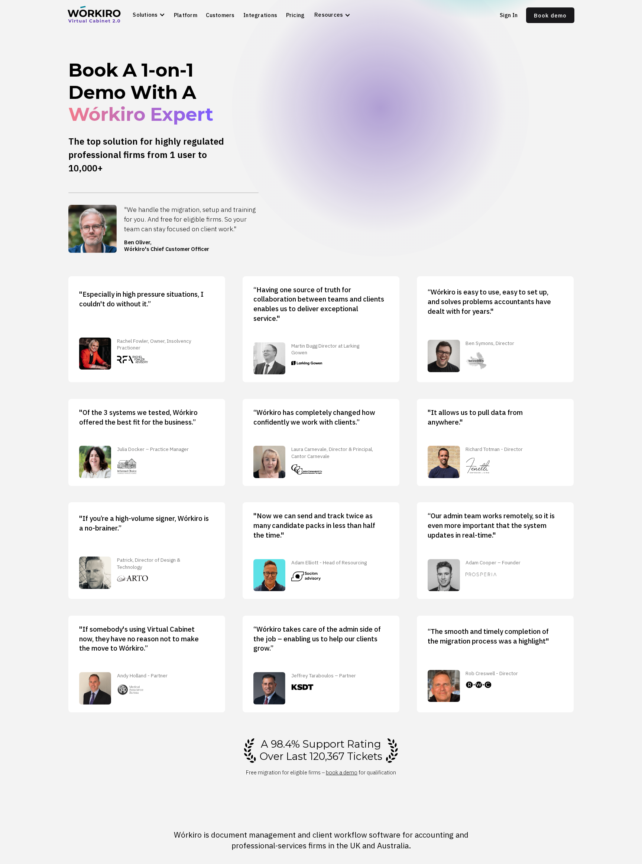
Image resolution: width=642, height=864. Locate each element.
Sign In (509, 15)
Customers (220, 15)
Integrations (260, 15)
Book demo (550, 15)
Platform (185, 15)
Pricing (295, 15)
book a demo (341, 772)
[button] (150, 15)
